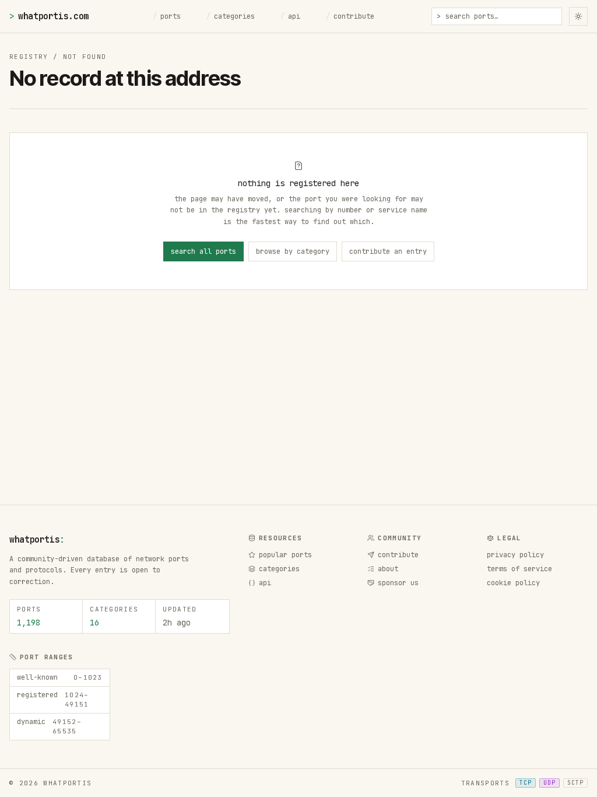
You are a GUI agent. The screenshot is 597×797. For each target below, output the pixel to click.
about (388, 569)
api (290, 16)
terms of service (519, 569)
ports (167, 16)
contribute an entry (388, 251)
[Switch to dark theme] (578, 16)
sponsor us (398, 583)
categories (230, 16)
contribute (350, 16)
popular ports (285, 555)
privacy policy (515, 555)
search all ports (203, 251)
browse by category (292, 251)
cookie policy (513, 583)
